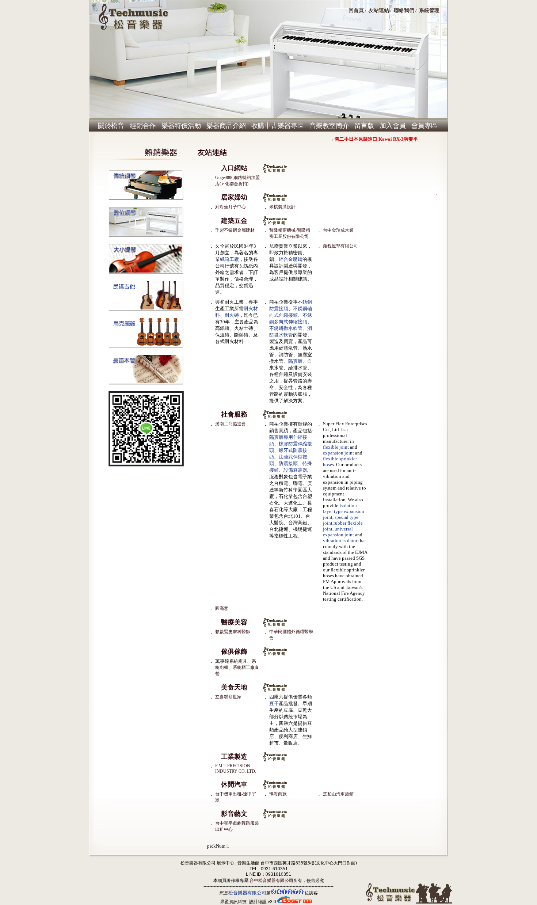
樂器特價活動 (181, 125)
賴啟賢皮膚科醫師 (232, 631)
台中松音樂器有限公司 (270, 880)
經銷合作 (143, 125)
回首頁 (356, 10)
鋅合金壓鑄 (290, 259)
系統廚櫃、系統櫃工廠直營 (237, 667)
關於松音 (111, 125)
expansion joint (338, 453)
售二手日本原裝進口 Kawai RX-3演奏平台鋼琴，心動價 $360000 (397, 139)
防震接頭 (288, 463)
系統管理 (429, 10)
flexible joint (336, 447)
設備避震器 (295, 470)
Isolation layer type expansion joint (343, 511)
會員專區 (424, 125)
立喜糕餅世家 (228, 696)
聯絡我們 (404, 10)
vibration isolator (340, 540)
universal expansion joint (338, 531)
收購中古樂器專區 (277, 125)
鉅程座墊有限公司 (340, 245)
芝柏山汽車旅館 (338, 793)
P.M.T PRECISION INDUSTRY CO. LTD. (235, 768)
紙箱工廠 (229, 259)
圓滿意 (221, 608)
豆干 (274, 703)
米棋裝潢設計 (282, 206)
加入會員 (393, 125)
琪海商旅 (278, 793)
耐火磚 (232, 315)
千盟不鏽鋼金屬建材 (235, 230)
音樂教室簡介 (329, 125)
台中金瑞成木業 (338, 230)
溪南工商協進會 (230, 423)
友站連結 (379, 10)
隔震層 (295, 361)
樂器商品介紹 (226, 125)
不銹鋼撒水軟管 (285, 328)
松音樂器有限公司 (247, 893)
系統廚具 (238, 661)
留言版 (364, 125)
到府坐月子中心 (230, 206)
